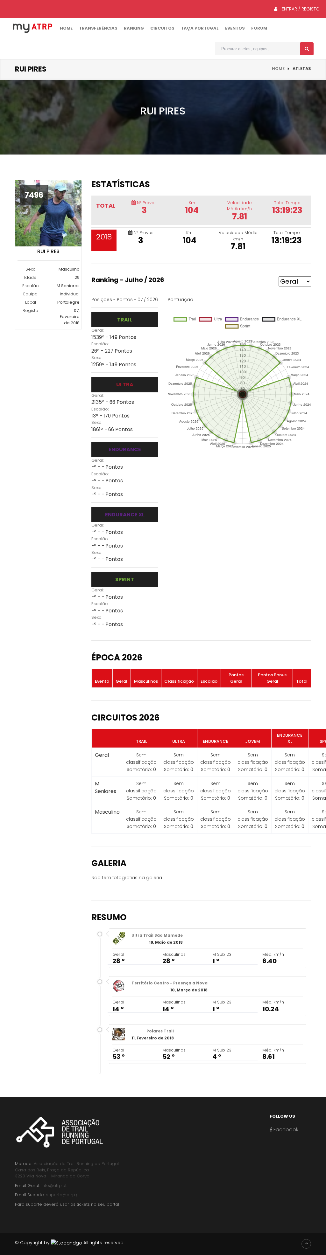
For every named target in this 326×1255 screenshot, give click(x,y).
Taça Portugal (200, 28)
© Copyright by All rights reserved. (69, 1242)
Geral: (97, 330)
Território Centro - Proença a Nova (169, 983)
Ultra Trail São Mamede (157, 935)
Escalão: (100, 344)
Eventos (235, 28)
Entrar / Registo (300, 9)
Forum (259, 28)
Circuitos (162, 28)
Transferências (98, 28)
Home (66, 28)
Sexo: (97, 358)
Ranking (134, 28)
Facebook (285, 1129)
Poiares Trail (160, 1031)
